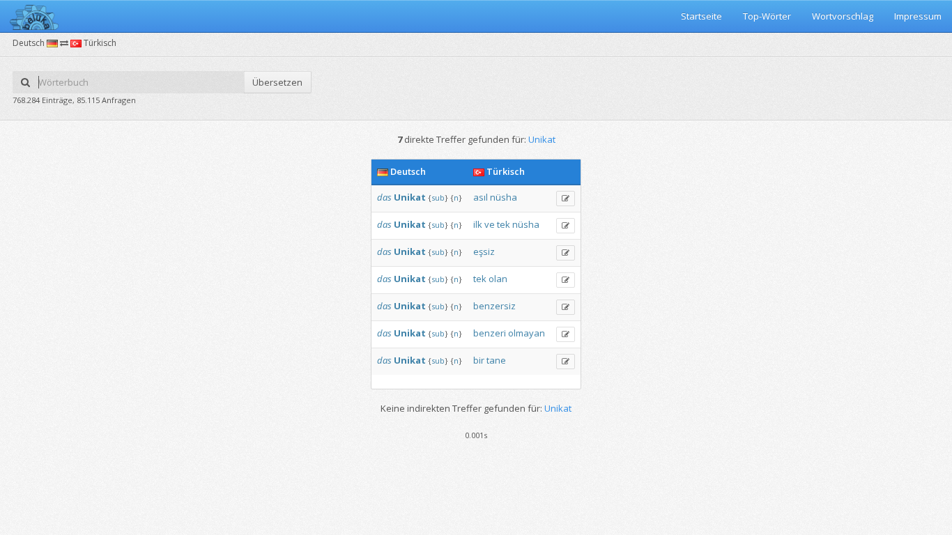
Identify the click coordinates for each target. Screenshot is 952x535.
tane (496, 360)
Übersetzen (277, 82)
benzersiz (494, 306)
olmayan (526, 333)
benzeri (489, 333)
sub (438, 197)
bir (478, 360)
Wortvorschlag (842, 16)
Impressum (918, 16)
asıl (480, 197)
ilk (477, 224)
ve (489, 224)
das (384, 197)
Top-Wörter (767, 16)
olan (498, 278)
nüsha (503, 197)
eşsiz (484, 251)
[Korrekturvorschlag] (565, 198)
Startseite (701, 16)
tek (503, 224)
